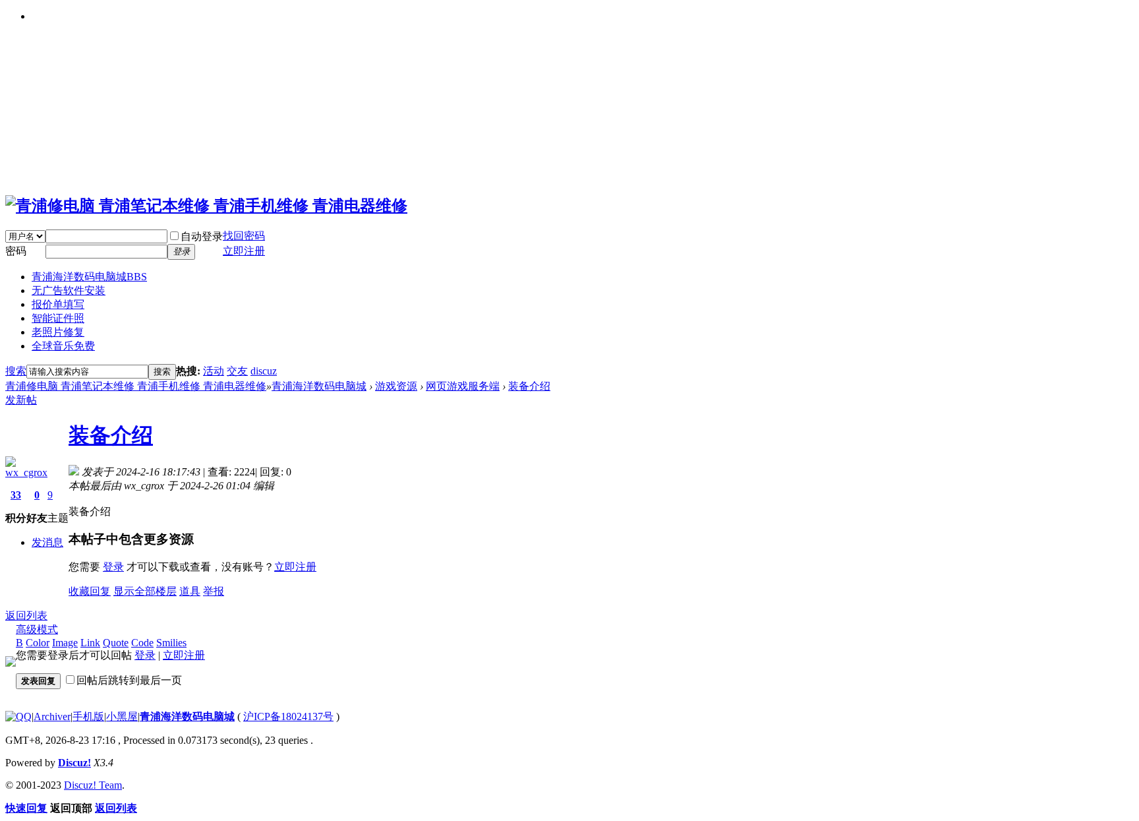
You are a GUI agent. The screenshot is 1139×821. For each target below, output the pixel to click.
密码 (15, 251)
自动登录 (202, 236)
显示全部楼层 (145, 591)
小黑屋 (122, 716)
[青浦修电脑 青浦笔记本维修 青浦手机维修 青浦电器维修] (206, 205)
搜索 (15, 371)
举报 (213, 591)
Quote (116, 642)
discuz (263, 371)
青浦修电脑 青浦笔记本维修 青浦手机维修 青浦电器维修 (135, 386)
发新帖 (21, 400)
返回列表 (26, 615)
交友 (237, 371)
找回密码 (244, 235)
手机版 (88, 716)
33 (16, 495)
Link (90, 642)
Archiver (52, 716)
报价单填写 (58, 304)
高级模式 (37, 629)
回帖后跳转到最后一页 (129, 680)
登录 (113, 566)
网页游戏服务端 (463, 386)
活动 (213, 371)
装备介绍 (529, 386)
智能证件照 (58, 318)
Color (37, 642)
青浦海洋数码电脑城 (89, 276)
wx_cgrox (26, 472)
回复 (100, 591)
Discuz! (74, 762)
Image (65, 642)
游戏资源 (396, 386)
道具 (189, 591)
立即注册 (295, 566)
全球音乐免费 (63, 345)
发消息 (47, 542)
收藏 (79, 591)
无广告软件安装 (68, 290)
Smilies (171, 642)
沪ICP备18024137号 (288, 716)
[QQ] (18, 716)
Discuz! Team (93, 785)
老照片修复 (58, 332)
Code (142, 642)
